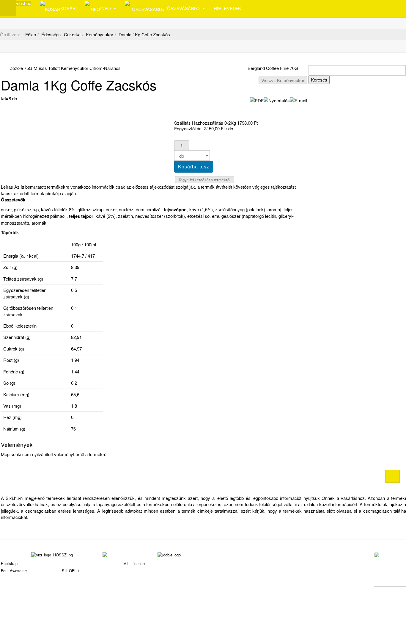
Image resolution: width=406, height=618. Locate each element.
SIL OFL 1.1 (72, 570)
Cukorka (72, 34)
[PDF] (257, 99)
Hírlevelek (227, 8)
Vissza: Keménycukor (282, 80)
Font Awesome (14, 570)
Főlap (30, 34)
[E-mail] (298, 99)
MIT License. (134, 563)
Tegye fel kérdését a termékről (204, 179)
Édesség (50, 34)
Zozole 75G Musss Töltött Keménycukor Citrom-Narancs (65, 68)
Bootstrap (9, 563)
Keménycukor (99, 34)
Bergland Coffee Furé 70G (273, 68)
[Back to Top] (392, 476)
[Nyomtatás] (277, 99)
